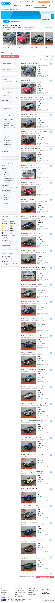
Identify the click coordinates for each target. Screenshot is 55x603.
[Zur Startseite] (6, 4)
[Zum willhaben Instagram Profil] (44, 600)
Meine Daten (17, 594)
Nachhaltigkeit (4, 590)
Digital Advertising (31, 586)
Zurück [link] (22, 56)
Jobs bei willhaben (4, 586)
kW (8, 166)
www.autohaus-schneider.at (30, 28)
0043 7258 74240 (48, 27)
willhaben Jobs (31, 592)
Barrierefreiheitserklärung (20, 592)
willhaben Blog (4, 592)
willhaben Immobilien (32, 588)
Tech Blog (3, 594)
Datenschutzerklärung (19, 596)
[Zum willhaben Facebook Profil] (53, 600)
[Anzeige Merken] (51, 64)
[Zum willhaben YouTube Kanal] (48, 600)
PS (4, 166)
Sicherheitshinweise (19, 588)
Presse (2, 588)
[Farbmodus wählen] (52, 2)
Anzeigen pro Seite (45, 573)
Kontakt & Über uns (16, 21)
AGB (16, 599)
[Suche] (17, 81)
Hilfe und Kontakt (18, 586)
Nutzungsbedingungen (19, 590)
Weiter (34, 56)
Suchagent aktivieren (45, 577)
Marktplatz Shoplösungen (33, 594)
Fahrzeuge (6, 21)
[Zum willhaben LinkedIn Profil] (51, 600)
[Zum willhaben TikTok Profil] (46, 600)
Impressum (29, 599)
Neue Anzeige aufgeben (44, 1)
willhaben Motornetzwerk (33, 590)
